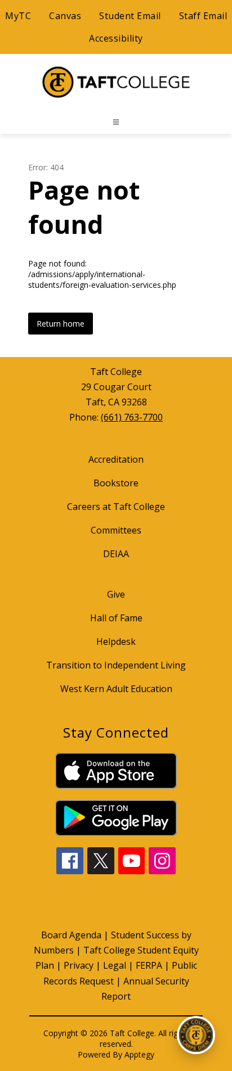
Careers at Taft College (116, 506)
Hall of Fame (116, 618)
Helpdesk (116, 641)
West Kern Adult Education (116, 689)
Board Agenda (71, 935)
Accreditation (116, 459)
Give (116, 594)
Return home (60, 323)
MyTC (18, 16)
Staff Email (203, 16)
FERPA (149, 965)
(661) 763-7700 (132, 417)
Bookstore (116, 483)
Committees (116, 530)
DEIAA (116, 554)
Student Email (130, 16)
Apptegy (139, 1054)
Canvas (65, 16)
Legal (114, 965)
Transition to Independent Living (116, 665)
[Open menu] (116, 122)
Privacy (78, 965)
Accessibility (116, 38)
